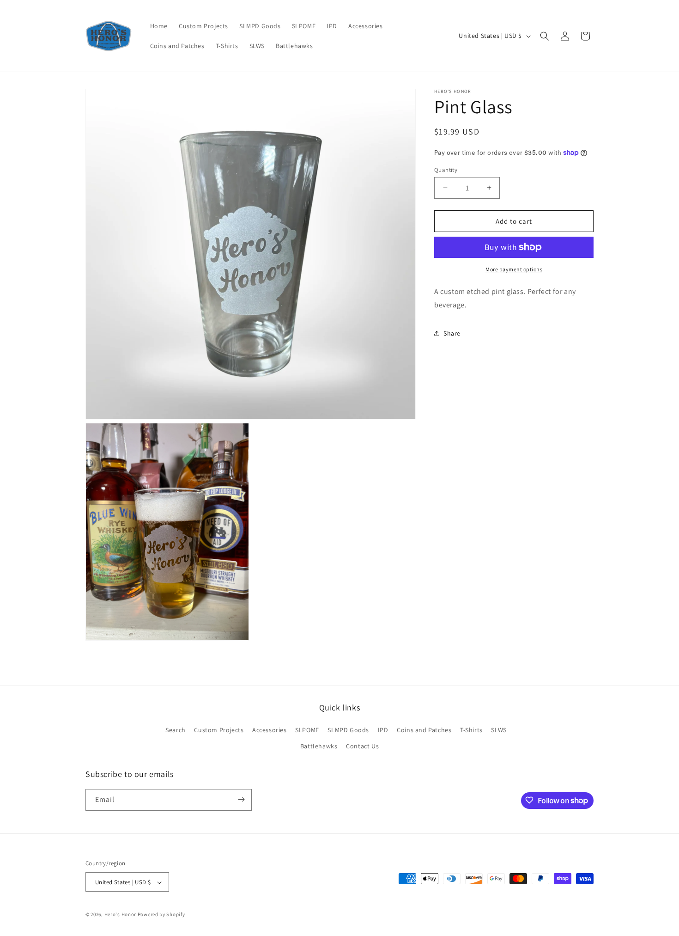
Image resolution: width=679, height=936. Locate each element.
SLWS (498, 730)
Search (175, 730)
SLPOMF (307, 730)
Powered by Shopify (161, 915)
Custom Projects (218, 730)
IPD (383, 730)
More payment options (513, 269)
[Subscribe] (241, 799)
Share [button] (452, 333)
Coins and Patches (424, 730)
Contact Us (362, 746)
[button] (544, 36)
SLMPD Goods (348, 730)
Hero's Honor (120, 915)
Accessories (269, 730)
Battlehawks (319, 746)
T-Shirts (471, 730)
